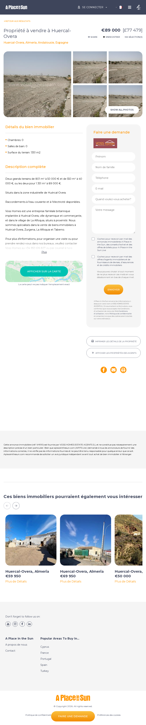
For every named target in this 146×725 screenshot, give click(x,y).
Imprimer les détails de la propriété (116, 341)
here (69, 248)
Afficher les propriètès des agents (115, 353)
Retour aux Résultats (17, 21)
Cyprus (44, 646)
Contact (10, 650)
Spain (43, 665)
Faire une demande (73, 716)
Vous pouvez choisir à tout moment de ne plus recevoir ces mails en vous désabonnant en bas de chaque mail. (115, 274)
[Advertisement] (113, 404)
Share (93, 37)
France (44, 652)
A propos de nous (16, 644)
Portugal (45, 658)
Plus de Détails (16, 581)
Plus (44, 252)
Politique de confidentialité (121, 314)
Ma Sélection (133, 37)
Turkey (44, 671)
